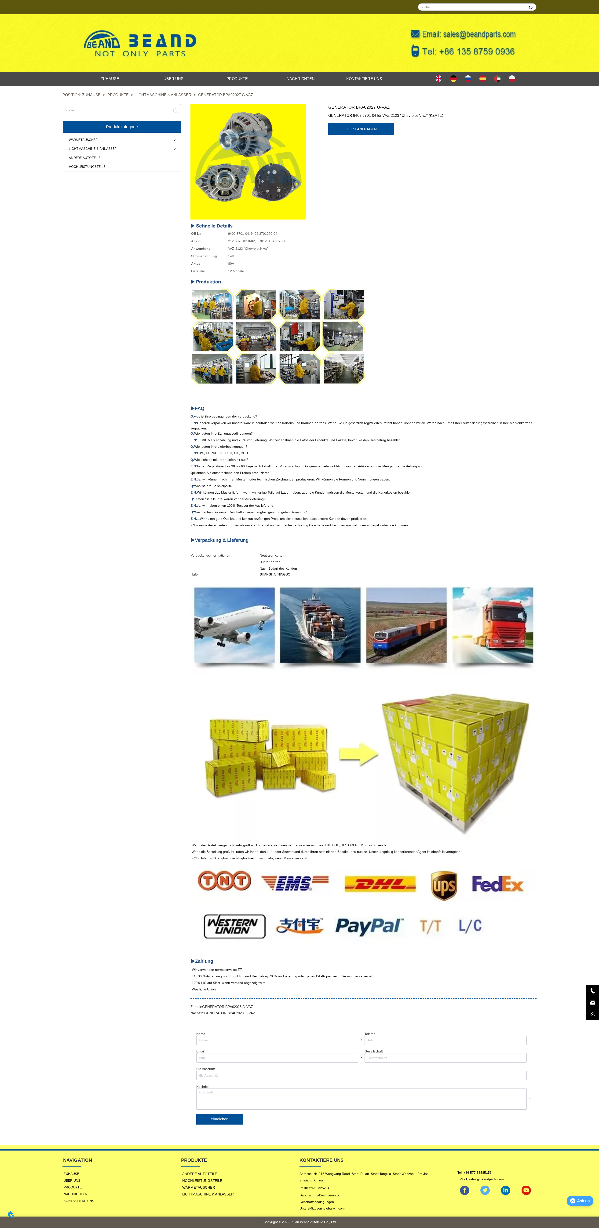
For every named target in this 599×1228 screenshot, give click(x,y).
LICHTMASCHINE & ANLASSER (163, 95)
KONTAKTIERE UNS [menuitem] (364, 79)
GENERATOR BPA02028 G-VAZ (229, 1013)
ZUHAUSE (91, 95)
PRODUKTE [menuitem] (237, 79)
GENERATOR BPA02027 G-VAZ (225, 95)
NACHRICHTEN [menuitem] (301, 79)
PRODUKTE (118, 95)
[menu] (237, 79)
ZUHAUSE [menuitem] (110, 79)
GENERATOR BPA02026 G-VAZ (227, 1007)
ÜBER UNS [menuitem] (173, 79)
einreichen (219, 1119)
